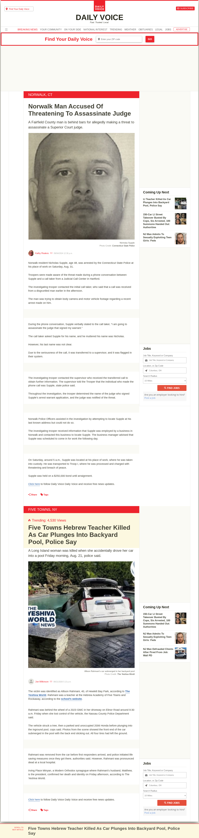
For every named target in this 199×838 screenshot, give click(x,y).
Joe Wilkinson (42, 681)
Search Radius (150, 376)
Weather (130, 29)
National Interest (95, 29)
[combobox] (19, 9)
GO (150, 39)
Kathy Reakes (42, 253)
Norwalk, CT (40, 95)
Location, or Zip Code (153, 366)
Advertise (181, 29)
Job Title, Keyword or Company (158, 355)
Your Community (51, 29)
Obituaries (146, 29)
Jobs (168, 29)
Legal (159, 29)
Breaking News (28, 29)
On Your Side (72, 29)
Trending (116, 29)
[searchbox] (21, 9)
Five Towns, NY (42, 509)
